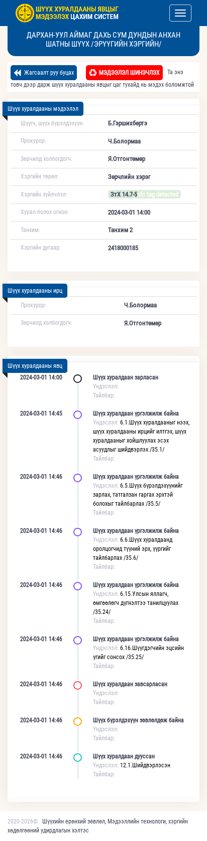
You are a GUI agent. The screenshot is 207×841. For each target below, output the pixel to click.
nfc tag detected (157, 194)
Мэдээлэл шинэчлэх (129, 72)
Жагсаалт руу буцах (48, 72)
